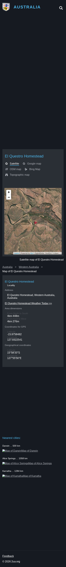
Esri (31, 253)
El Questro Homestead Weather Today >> (28, 303)
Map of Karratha (32, 476)
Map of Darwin (29, 450)
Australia (7, 267)
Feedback (8, 556)
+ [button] (9, 192)
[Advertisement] (33, 48)
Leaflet (16, 253)
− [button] (9, 197)
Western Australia (29, 267)
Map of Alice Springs (40, 463)
